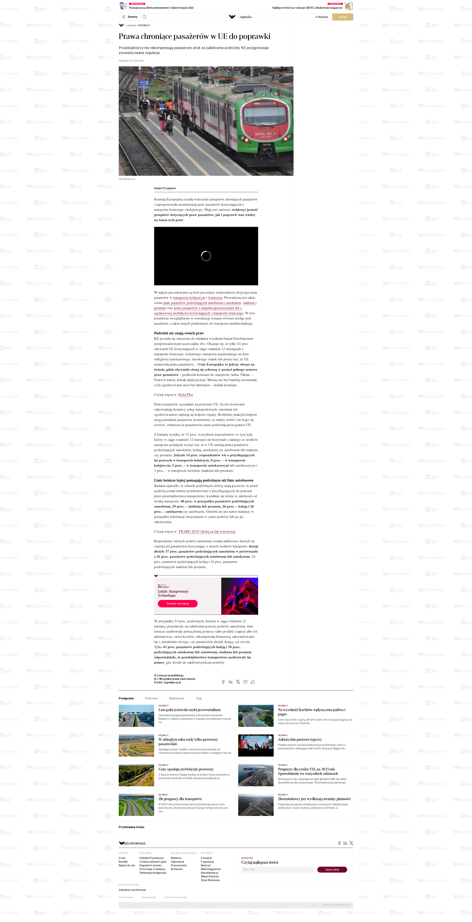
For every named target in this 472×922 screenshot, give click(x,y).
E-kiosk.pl (206, 858)
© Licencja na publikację (169, 675)
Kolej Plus (185, 394)
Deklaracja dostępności (153, 872)
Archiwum (177, 869)
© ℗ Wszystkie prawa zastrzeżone (174, 678)
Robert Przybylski (165, 188)
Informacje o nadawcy (152, 869)
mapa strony (126, 897)
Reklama (176, 858)
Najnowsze (176, 698)
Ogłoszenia (177, 861)
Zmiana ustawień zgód (153, 861)
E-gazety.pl (207, 861)
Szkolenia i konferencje (132, 889)
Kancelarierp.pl (209, 872)
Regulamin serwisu (151, 865)
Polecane (151, 698)
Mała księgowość (211, 869)
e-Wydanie (322, 16)
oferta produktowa (175, 897)
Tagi (199, 698)
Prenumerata (179, 865)
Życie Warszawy (210, 880)
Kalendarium (149, 897)
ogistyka (246, 17)
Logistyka (131, 25)
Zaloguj (343, 16)
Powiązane (126, 698)
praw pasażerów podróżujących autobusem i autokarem (202, 302)
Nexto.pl (205, 865)
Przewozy (144, 25)
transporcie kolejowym (189, 297)
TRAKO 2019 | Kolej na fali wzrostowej (206, 531)
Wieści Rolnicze (210, 876)
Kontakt (123, 861)
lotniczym (215, 297)
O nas (122, 858)
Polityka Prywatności (152, 858)
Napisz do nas (127, 865)
